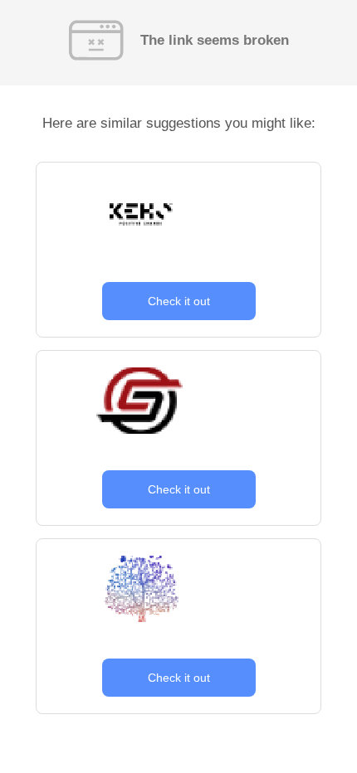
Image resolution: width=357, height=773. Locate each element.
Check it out (179, 301)
